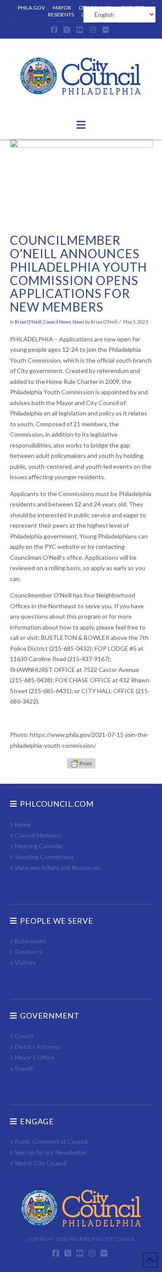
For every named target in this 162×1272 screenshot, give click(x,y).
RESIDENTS (61, 14)
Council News (57, 321)
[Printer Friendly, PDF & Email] (81, 762)
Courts (24, 1035)
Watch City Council (41, 1163)
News (78, 321)
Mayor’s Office (34, 1057)
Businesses (30, 940)
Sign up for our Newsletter (50, 1152)
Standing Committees (44, 856)
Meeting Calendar (39, 846)
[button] (81, 125)
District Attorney (38, 1046)
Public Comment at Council (51, 1141)
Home (23, 824)
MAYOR (62, 7)
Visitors (25, 962)
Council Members (38, 835)
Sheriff (24, 1068)
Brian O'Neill (28, 321)
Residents (28, 951)
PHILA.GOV (31, 7)
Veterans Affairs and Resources (58, 867)
